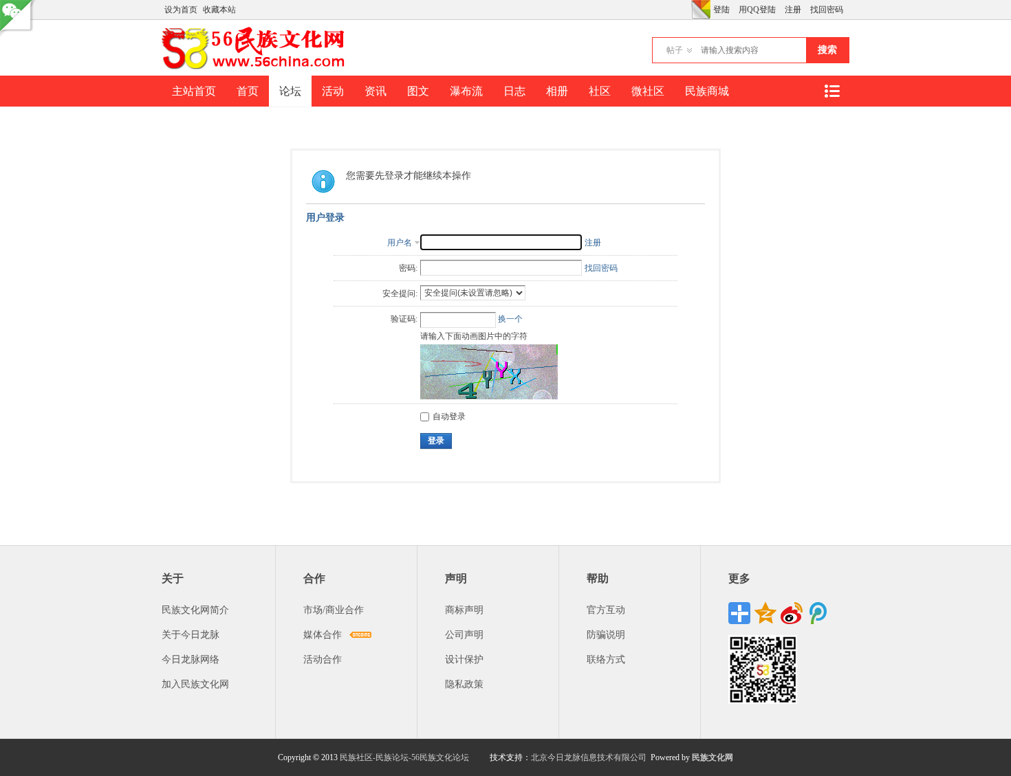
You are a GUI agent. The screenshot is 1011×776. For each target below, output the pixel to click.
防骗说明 (606, 635)
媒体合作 (322, 635)
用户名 (399, 242)
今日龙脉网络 (190, 659)
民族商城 (707, 91)
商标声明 (464, 610)
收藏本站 (219, 9)
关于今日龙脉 (190, 635)
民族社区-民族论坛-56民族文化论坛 (404, 757)
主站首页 (194, 91)
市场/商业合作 (333, 610)
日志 (514, 91)
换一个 (510, 319)
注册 (793, 9)
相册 (557, 91)
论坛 (290, 91)
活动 (333, 91)
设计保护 (464, 659)
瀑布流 (466, 91)
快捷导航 (831, 91)
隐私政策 (464, 684)
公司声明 (464, 635)
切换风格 (700, 9)
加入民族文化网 (195, 684)
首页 (248, 91)
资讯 (376, 91)
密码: (408, 268)
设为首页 (180, 9)
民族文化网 (712, 757)
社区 (600, 91)
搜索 (827, 50)
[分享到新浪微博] (792, 613)
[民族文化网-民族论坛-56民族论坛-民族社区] (256, 67)
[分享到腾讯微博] (818, 613)
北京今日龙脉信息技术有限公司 (588, 757)
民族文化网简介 (195, 610)
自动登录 (449, 416)
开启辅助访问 (687, 9)
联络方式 (606, 659)
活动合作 (322, 659)
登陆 (721, 9)
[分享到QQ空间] (765, 613)
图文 (418, 91)
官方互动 (606, 610)
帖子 (674, 50)
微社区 (647, 91)
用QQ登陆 (757, 9)
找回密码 (826, 9)
